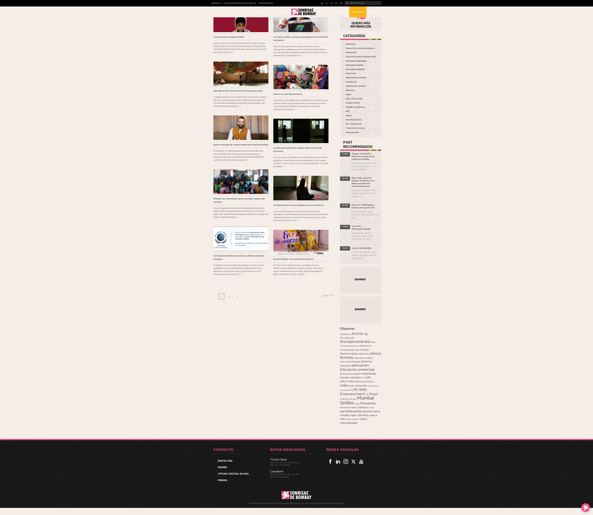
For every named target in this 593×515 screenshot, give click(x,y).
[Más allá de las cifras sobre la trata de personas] (240, 74)
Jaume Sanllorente (357, 385)
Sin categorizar (354, 124)
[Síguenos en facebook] (330, 461)
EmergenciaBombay (356, 61)
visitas (363, 418)
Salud (348, 115)
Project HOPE (353, 103)
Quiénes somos (262, 12)
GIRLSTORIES (347, 381)
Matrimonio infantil (356, 86)
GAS (363, 378)
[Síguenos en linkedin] (338, 461)
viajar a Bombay (359, 415)
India (343, 385)
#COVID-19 (360, 334)
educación (360, 365)
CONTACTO (216, 3)
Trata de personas (355, 128)
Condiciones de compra (323, 503)
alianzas (375, 353)
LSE (367, 394)
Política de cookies (303, 503)
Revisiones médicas (349, 407)
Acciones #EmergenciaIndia (361, 227)
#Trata (372, 342)
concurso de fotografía (350, 362)
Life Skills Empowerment (353, 391)
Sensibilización (353, 120)
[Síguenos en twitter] (353, 461)
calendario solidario (363, 358)
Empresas (351, 73)
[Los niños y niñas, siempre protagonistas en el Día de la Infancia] (300, 20)
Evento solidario (350, 377)
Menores (350, 90)
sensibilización (351, 411)
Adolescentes (364, 354)
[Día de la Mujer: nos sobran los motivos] (300, 242)
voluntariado (349, 423)
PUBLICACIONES (266, 3)
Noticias (323, 12)
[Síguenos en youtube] (361, 461)
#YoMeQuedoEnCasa (349, 350)
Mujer (349, 94)
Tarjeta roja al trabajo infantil (228, 37)
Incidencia (351, 82)
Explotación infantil (356, 77)
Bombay (346, 357)
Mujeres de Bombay (348, 399)
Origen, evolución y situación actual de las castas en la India (363, 156)
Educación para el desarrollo (361, 56)
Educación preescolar (357, 369)
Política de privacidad (283, 503)
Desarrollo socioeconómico (360, 48)
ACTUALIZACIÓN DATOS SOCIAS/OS (240, 3)
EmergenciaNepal (355, 69)
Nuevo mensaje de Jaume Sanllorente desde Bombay (240, 145)
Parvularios (368, 403)
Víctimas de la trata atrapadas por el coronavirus (298, 205)
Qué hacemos (282, 12)
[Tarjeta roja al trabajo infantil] (240, 20)
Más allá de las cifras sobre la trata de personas (238, 91)
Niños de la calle (354, 99)
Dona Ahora (358, 12)
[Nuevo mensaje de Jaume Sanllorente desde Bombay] (240, 127)
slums (367, 411)
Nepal (357, 404)
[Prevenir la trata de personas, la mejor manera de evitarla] (240, 181)
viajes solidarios (352, 419)
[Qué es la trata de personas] (300, 77)
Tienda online (339, 12)
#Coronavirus (345, 334)
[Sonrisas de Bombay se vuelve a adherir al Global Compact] (240, 239)
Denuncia (350, 44)
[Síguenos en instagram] (345, 461)
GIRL (368, 377)
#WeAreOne (365, 345)
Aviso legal (339, 503)
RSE (348, 111)
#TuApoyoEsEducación (349, 346)
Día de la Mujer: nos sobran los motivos (293, 259)
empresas (369, 373)
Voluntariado (352, 132)
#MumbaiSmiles (347, 338)
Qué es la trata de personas (287, 94)
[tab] (240, 461)
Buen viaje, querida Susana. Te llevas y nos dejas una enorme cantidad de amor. (363, 182)
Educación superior (351, 373)
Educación (351, 52)
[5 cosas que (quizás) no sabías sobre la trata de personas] (300, 131)
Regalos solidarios (355, 107)
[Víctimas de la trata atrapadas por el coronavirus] (300, 188)
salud (362, 407)
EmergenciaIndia (354, 65)
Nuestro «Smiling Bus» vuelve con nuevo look (363, 206)
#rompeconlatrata (355, 342)
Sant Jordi (370, 408)
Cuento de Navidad (361, 248)
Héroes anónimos (364, 381)
